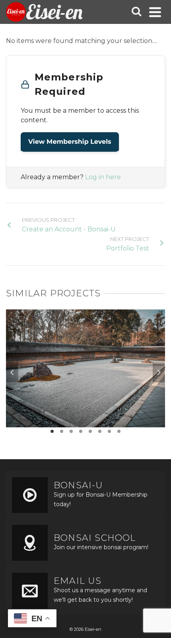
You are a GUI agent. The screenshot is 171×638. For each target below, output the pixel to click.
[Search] (136, 12)
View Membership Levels (69, 142)
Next (159, 372)
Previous (12, 372)
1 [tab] (52, 431)
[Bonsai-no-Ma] (85, 352)
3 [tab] (71, 431)
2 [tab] (62, 431)
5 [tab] (90, 431)
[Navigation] (155, 12)
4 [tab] (81, 431)
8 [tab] (119, 431)
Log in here (103, 177)
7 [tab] (109, 431)
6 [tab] (100, 431)
